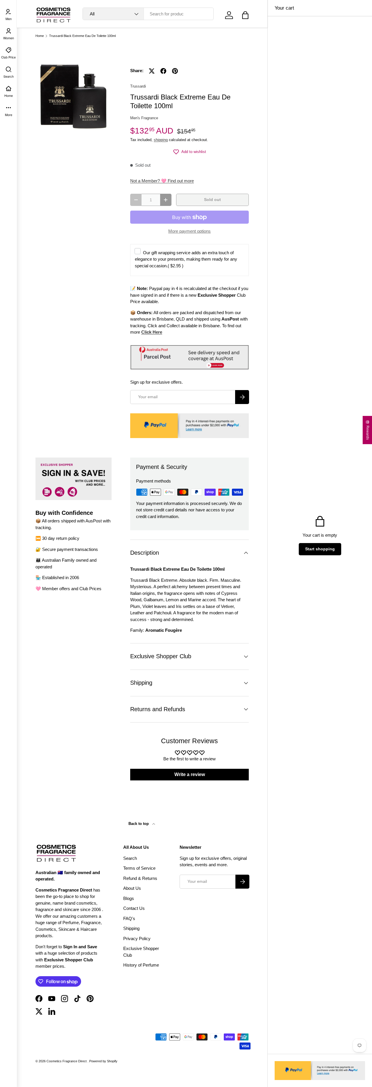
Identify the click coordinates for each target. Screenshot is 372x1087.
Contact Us (134, 908)
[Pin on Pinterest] (175, 71)
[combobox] (148, 14)
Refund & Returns (140, 878)
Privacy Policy (137, 938)
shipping (161, 140)
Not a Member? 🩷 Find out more (162, 180)
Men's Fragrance (144, 118)
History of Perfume (141, 965)
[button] (245, 15)
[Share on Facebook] (163, 71)
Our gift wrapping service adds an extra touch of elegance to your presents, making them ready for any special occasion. (186, 259)
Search (130, 858)
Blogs (128, 898)
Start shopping (320, 549)
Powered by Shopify (103, 1061)
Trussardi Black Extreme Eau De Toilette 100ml (82, 36)
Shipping (131, 928)
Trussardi (138, 86)
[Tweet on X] (152, 71)
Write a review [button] (189, 774)
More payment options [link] (189, 231)
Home (39, 36)
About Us (132, 888)
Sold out (212, 200)
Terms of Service (139, 868)
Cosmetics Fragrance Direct (66, 1061)
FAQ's (129, 918)
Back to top (139, 823)
